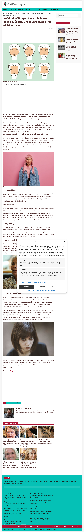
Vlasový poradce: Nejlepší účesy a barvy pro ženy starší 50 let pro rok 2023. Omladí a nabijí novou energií (11, 465)
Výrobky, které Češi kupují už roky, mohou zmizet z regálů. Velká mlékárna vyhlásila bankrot (14, 515)
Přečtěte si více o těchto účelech (39, 282)
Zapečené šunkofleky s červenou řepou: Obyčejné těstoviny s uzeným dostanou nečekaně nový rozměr (14, 521)
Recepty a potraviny (24, 9)
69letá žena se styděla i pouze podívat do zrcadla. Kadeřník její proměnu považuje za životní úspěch (72, 57)
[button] (64, 242)
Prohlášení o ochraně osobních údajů (44, 290)
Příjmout (26, 286)
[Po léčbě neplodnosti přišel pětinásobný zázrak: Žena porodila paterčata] (61, 47)
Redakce (18, 526)
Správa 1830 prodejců (26, 282)
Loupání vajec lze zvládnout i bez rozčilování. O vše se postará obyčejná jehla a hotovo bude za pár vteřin (42, 519)
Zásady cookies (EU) (75, 526)
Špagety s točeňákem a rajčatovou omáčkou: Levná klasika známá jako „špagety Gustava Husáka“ (15, 503)
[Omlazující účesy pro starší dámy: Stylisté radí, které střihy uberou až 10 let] (11, 432)
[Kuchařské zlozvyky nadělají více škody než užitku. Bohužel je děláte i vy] (61, 39)
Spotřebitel (43, 9)
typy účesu (17, 403)
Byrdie (10, 371)
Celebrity (5, 9)
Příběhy (35, 9)
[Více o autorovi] (48, 412)
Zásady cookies (30, 290)
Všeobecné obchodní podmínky (60, 526)
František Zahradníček (23, 408)
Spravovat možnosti (58, 287)
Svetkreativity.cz (28, 481)
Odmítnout (42, 286)
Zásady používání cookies (42, 526)
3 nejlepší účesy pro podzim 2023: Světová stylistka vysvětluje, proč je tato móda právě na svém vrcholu (28, 443)
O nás (24, 526)
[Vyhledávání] (68, 15)
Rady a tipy (13, 9)
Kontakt (55, 290)
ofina (9, 403)
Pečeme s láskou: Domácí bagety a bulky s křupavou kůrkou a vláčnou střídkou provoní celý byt (15, 497)
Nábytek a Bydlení (53, 9)
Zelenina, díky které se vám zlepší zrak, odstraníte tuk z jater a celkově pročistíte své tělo (72, 31)
